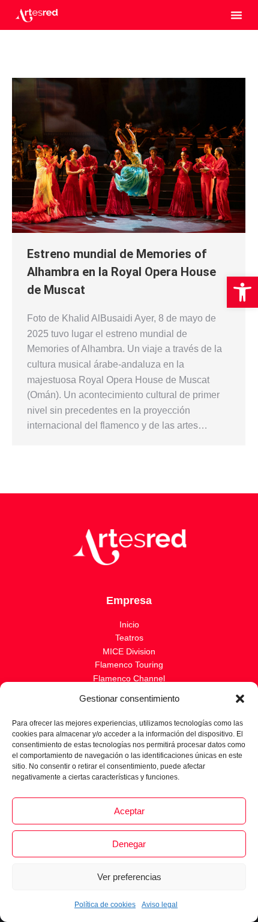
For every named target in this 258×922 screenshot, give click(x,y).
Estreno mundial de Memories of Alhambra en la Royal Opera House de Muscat (121, 272)
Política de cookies (105, 904)
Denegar (129, 844)
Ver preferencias (129, 877)
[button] (242, 292)
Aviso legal (160, 904)
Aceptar (129, 811)
